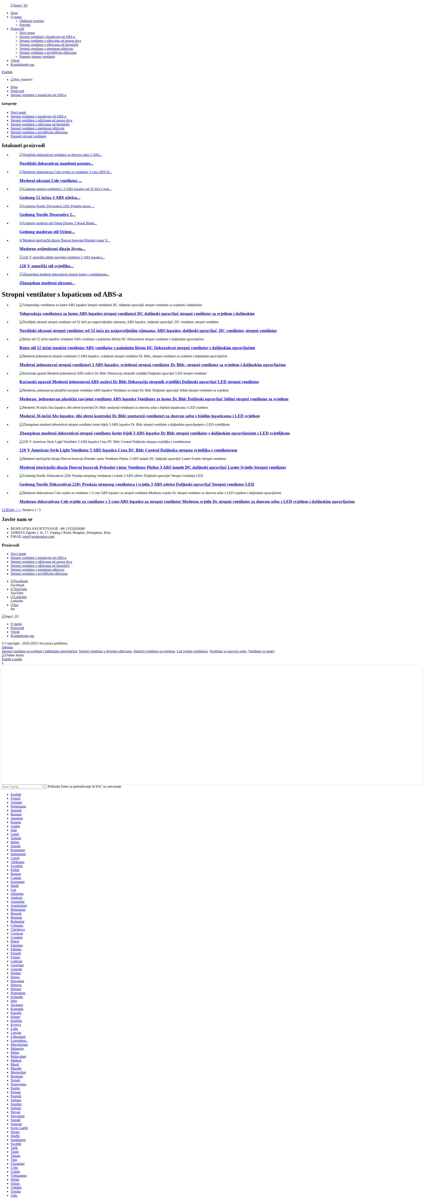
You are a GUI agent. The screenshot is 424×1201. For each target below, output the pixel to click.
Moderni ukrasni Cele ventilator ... (50, 180)
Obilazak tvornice (31, 21)
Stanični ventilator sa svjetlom (154, 651)
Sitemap (7, 647)
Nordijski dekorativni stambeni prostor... (56, 163)
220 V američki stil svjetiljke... (46, 266)
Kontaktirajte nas (22, 64)
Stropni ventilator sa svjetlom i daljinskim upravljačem (39, 651)
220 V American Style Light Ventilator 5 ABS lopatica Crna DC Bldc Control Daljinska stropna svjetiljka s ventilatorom (128, 450)
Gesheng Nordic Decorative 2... (47, 214)
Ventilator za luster (261, 651)
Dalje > (12, 510)
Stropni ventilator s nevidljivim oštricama (47, 52)
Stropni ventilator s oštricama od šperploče (48, 45)
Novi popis (27, 33)
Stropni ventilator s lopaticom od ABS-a (47, 37)
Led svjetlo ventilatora (192, 651)
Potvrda (24, 25)
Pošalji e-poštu (12, 659)
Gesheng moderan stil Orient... (47, 231)
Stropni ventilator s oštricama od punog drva (50, 41)
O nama (16, 17)
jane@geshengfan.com (38, 536)
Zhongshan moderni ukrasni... (47, 283)
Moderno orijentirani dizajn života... (52, 248)
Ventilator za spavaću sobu (227, 651)
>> (19, 510)
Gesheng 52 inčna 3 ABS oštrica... (49, 197)
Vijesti (15, 60)
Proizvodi (17, 29)
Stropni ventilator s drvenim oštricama (105, 651)
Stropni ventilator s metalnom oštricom (46, 49)
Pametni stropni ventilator (37, 56)
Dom (14, 13)
